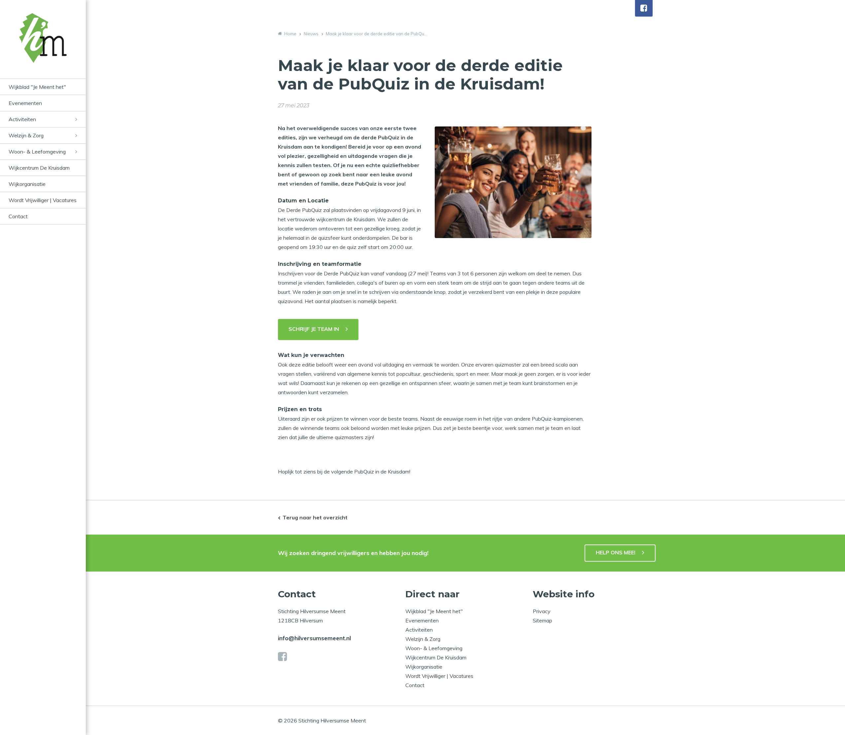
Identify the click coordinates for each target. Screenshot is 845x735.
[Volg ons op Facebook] (644, 8)
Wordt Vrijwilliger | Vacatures (43, 200)
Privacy (542, 611)
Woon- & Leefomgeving (37, 151)
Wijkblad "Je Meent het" (37, 87)
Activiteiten (22, 119)
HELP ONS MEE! (615, 552)
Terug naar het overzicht (315, 517)
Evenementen (25, 103)
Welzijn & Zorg (26, 135)
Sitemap (542, 620)
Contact (18, 216)
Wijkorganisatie (27, 184)
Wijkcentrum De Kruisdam (39, 167)
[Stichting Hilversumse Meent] (43, 46)
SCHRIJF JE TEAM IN (313, 329)
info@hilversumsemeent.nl (314, 638)
